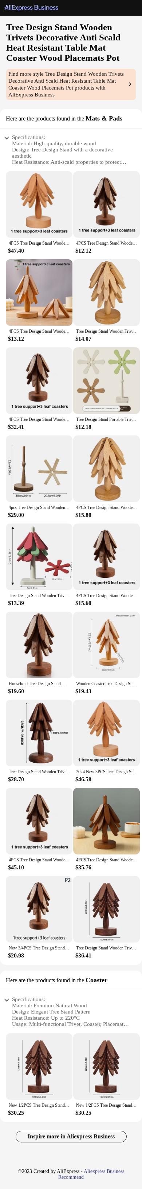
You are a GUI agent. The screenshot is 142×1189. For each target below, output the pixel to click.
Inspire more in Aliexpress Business (71, 1136)
